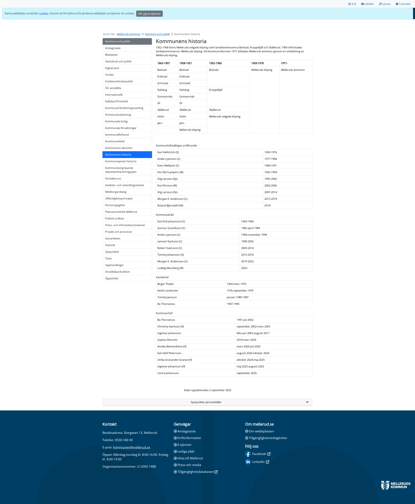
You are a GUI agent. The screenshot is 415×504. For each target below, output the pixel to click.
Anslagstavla (112, 48)
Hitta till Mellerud (190, 458)
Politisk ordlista (114, 218)
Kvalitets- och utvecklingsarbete (124, 185)
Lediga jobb (186, 451)
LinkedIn (258, 461)
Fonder (109, 75)
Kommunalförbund (117, 134)
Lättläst (369, 4)
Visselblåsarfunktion (117, 272)
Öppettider (112, 278)
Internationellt (114, 94)
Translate (404, 4)
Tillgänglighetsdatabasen (196, 471)
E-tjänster (185, 444)
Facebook (259, 454)
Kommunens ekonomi (118, 148)
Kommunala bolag (116, 121)
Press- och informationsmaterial (125, 225)
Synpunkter (112, 252)
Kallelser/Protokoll (116, 101)
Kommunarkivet (115, 141)
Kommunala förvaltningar (121, 128)
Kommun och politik (157, 34)
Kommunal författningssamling (124, 108)
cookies (43, 13)
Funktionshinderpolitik (119, 81)
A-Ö (354, 4)
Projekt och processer (118, 232)
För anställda (113, 88)
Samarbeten (112, 238)
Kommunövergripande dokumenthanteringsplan (120, 170)
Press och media (189, 465)
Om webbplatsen (261, 431)
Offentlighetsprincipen (119, 198)
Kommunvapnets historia (120, 161)
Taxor (108, 258)
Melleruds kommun (129, 34)
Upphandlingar (114, 265)
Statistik (110, 245)
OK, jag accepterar (149, 13)
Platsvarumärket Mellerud (121, 212)
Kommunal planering (118, 114)
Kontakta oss (113, 178)
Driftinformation (189, 438)
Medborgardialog (115, 192)
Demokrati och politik (118, 61)
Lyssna (386, 4)
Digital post (112, 68)
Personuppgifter (115, 205)
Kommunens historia (118, 154)
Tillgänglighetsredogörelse (268, 438)
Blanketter (111, 55)
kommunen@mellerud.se (131, 447)
